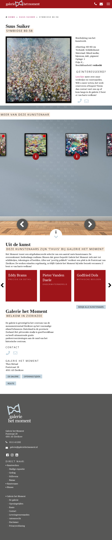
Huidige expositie (17, 469)
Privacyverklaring (17, 526)
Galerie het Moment (16, 496)
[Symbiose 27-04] (36, 144)
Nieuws (10, 487)
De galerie (13, 376)
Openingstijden (32, 376)
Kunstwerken (13, 465)
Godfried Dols (87, 275)
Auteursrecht (15, 518)
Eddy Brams (17, 275)
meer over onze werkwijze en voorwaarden (89, 78)
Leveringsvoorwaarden (19, 514)
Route (11, 383)
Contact (12, 511)
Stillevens (13, 476)
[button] (108, 4)
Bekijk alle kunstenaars (91, 307)
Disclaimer (14, 522)
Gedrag (12, 472)
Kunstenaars (12, 483)
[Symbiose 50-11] (77, 144)
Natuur (12, 480)
